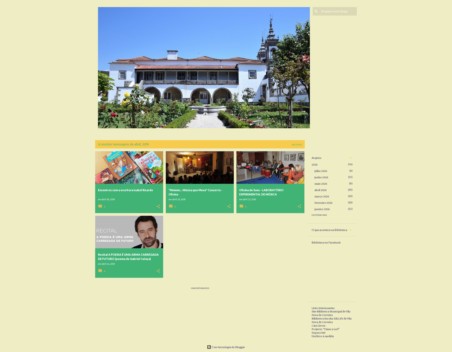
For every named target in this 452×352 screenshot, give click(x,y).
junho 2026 (321, 177)
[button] (158, 206)
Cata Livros (318, 325)
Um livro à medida (323, 336)
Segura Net (318, 332)
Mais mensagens (200, 288)
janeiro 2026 (322, 209)
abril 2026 (320, 190)
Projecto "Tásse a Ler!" (326, 329)
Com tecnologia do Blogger (228, 347)
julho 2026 (320, 171)
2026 (315, 164)
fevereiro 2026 (323, 202)
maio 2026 (320, 183)
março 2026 (321, 196)
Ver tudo (297, 144)
